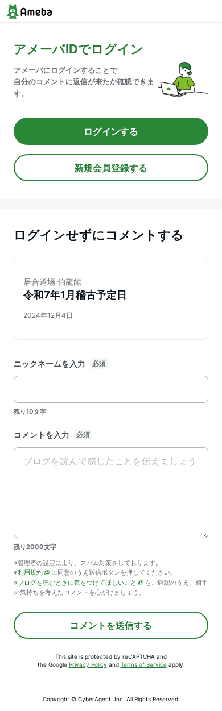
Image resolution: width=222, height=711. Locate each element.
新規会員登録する (111, 167)
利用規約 (30, 572)
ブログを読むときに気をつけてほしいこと (77, 583)
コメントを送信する (111, 625)
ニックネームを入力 (49, 363)
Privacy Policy (88, 664)
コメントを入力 (41, 434)
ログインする (111, 131)
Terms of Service (144, 664)
